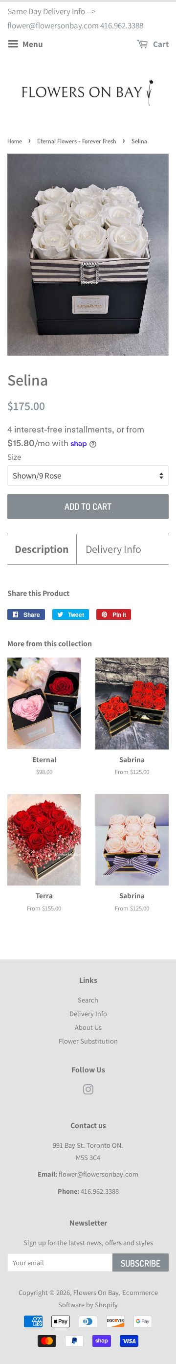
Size (14, 457)
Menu (32, 44)
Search (88, 999)
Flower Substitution (88, 1041)
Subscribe (140, 1263)
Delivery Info (113, 549)
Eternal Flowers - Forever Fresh (76, 141)
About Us (88, 1027)
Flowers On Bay (96, 1292)
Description (42, 549)
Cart (160, 44)
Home (14, 141)
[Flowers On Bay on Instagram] (88, 1091)
